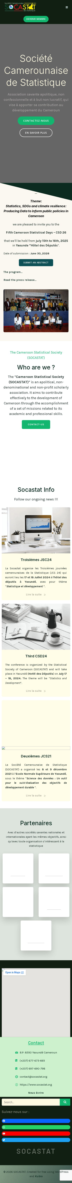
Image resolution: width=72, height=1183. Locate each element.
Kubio (39, 1176)
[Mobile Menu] (67, 7)
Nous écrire (36, 1092)
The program (12, 272)
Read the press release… (20, 280)
